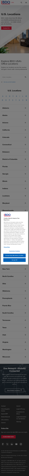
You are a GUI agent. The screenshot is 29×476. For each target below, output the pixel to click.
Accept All (14, 260)
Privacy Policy (7, 247)
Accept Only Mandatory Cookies (14, 255)
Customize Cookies (14, 251)
